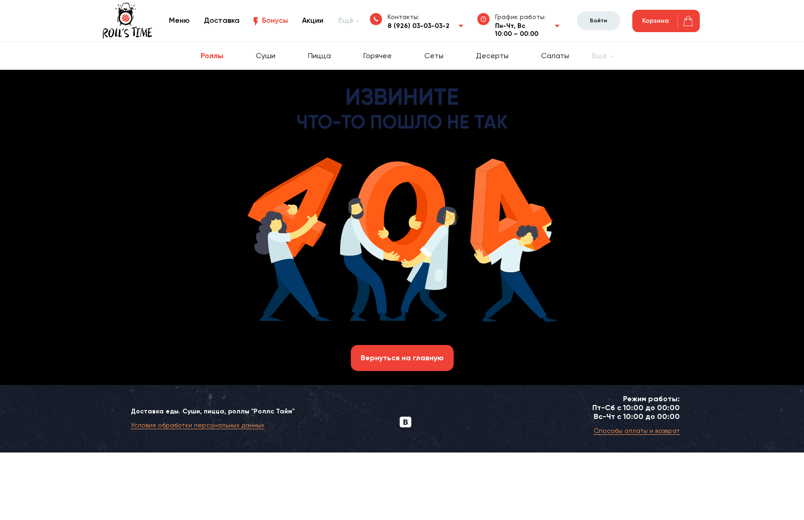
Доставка (222, 20)
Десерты (492, 55)
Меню (179, 20)
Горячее (377, 55)
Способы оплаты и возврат (637, 430)
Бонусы (275, 20)
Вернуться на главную (402, 357)
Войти (598, 20)
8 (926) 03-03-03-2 (418, 26)
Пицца (319, 55)
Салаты (555, 55)
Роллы (212, 55)
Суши (265, 55)
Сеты (433, 55)
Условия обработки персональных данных (197, 425)
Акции (312, 20)
